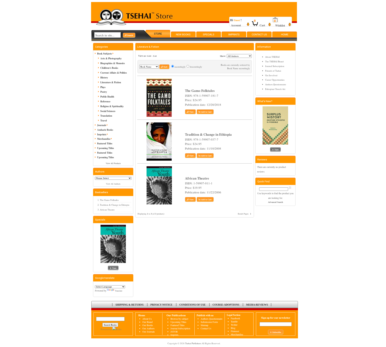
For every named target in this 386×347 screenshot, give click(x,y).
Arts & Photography (111, 58)
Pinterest (235, 331)
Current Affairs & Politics (113, 72)
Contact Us (259, 34)
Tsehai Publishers (193, 343)
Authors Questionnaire (275, 84)
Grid (149, 55)
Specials (208, 34)
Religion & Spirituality (112, 106)
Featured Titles (104, 143)
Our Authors (148, 328)
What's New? (264, 101)
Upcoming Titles (105, 148)
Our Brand (147, 321)
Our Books (147, 325)
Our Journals (148, 331)
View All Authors (113, 183)
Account (236, 25)
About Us (147, 318)
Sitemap (204, 325)
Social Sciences (107, 111)
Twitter (234, 324)
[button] (129, 35)
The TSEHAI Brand (274, 61)
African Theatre (107, 209)
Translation (106, 115)
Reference (105, 101)
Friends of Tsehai (273, 70)
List (155, 55)
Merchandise (103, 139)
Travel (103, 120)
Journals (101, 125)
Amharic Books (105, 129)
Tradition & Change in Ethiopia (114, 204)
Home (284, 34)
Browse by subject (179, 318)
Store (158, 33)
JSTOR (174, 331)
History (104, 77)
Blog (233, 328)
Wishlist (280, 25)
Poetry (103, 91)
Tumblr (234, 321)
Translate (118, 290)
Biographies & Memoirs (112, 63)
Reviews (262, 159)
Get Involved (271, 75)
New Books (183, 34)
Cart (262, 25)
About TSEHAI (272, 56)
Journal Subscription (274, 66)
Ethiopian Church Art (275, 88)
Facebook (235, 318)
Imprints (234, 34)
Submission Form (209, 321)
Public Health (107, 96)
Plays (103, 87)
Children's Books (109, 68)
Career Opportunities (274, 79)
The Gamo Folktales (109, 199)
